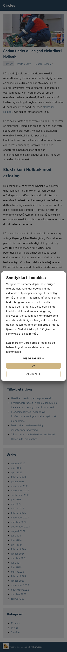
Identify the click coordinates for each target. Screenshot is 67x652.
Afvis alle (33, 374)
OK (33, 365)
